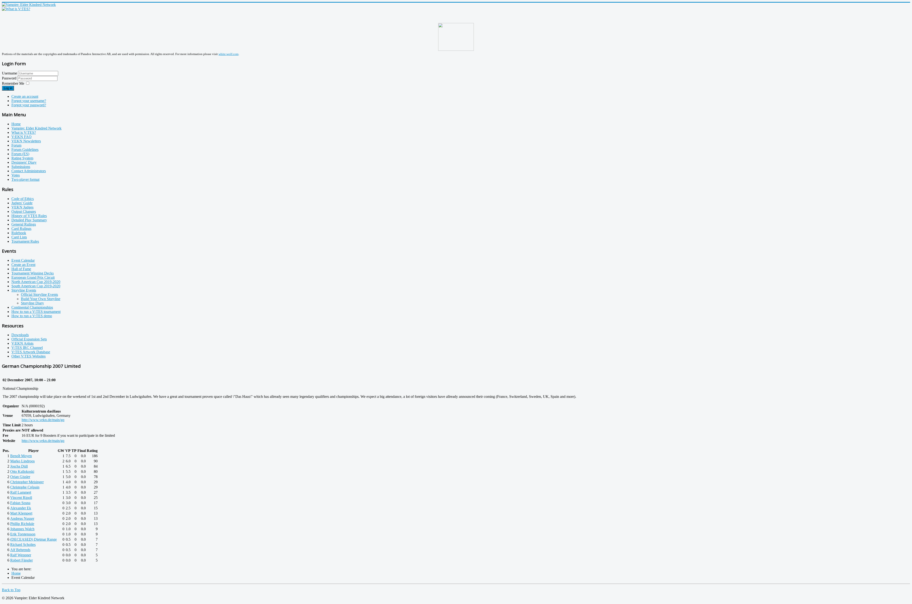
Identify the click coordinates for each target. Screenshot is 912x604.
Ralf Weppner (20, 555)
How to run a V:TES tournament (36, 312)
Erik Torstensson (22, 534)
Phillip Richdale (22, 524)
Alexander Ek (20, 508)
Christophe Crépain (24, 487)
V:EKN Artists (22, 343)
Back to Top (11, 590)
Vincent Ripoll (21, 498)
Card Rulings (21, 229)
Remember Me (13, 83)
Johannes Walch (22, 529)
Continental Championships (32, 307)
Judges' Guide (22, 203)
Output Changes (23, 211)
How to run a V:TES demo (31, 316)
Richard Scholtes (23, 545)
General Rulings (23, 224)
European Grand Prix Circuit (33, 277)
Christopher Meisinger (27, 482)
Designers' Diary (24, 162)
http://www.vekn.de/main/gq (43, 420)
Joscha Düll (19, 466)
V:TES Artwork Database (30, 352)
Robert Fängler (21, 560)
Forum (16, 145)
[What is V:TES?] (16, 9)
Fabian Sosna (20, 503)
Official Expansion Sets (29, 339)
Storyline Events (23, 290)
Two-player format (25, 179)
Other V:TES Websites (28, 356)
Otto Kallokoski (22, 471)
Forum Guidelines (24, 150)
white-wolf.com (228, 54)
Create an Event (23, 265)
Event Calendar (23, 260)
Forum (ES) (20, 154)
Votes (15, 175)
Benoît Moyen (21, 456)
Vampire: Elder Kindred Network (36, 128)
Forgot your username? (28, 101)
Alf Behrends (20, 550)
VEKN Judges (22, 207)
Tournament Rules (25, 241)
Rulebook (18, 233)
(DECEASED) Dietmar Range (33, 539)
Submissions (20, 167)
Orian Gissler (20, 477)
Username (9, 73)
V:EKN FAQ (21, 137)
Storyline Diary (32, 303)
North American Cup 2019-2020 (35, 282)
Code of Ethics (22, 199)
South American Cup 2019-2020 (35, 286)
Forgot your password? (28, 105)
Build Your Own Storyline (40, 299)
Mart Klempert (21, 513)
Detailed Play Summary (29, 220)
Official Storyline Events (39, 295)
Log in (8, 88)
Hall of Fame (21, 269)
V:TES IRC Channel (27, 348)
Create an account (24, 96)
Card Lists (19, 237)
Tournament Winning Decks (32, 273)
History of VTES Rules (29, 216)
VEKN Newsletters (26, 141)
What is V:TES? (23, 132)
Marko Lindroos (22, 461)
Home (16, 124)
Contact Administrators (28, 171)
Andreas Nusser (22, 518)
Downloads (20, 335)
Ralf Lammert (20, 492)
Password (9, 78)
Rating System (22, 158)
